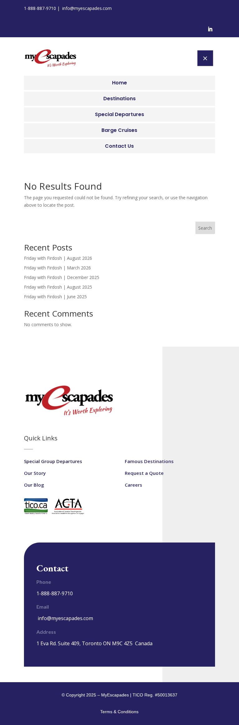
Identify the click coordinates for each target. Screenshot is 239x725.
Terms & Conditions (119, 711)
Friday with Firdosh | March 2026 (57, 268)
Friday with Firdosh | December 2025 (61, 277)
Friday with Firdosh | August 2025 (58, 287)
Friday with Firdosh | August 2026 (58, 258)
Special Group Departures (53, 461)
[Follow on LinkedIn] (210, 29)
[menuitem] (119, 83)
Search (205, 228)
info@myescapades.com (87, 8)
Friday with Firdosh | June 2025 (55, 296)
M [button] (205, 58)
